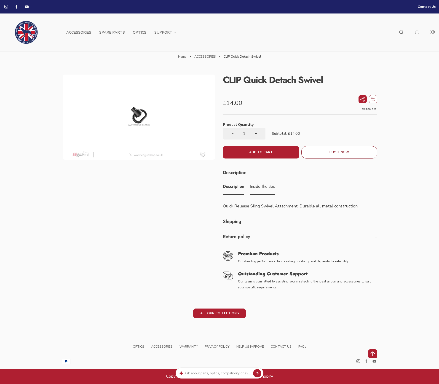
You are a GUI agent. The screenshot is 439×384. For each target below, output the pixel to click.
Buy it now (339, 152)
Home (182, 57)
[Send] (257, 373)
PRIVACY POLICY (217, 346)
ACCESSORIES (78, 32)
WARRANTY (188, 346)
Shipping (232, 221)
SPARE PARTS (112, 32)
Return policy (236, 236)
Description (234, 172)
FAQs (302, 346)
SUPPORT (163, 32)
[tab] (233, 187)
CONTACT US (281, 346)
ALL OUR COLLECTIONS (219, 313)
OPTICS (139, 32)
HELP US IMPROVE (250, 346)
